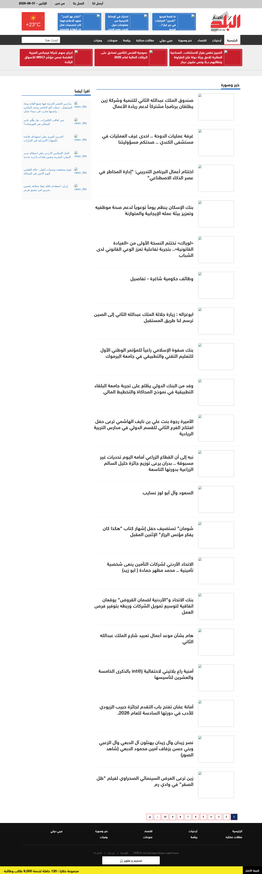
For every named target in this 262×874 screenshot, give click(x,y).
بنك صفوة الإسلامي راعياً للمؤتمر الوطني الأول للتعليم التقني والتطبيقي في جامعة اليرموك (147, 352)
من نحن (60, 2)
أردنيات (216, 39)
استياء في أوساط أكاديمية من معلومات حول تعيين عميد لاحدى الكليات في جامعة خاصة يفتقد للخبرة (127, 26)
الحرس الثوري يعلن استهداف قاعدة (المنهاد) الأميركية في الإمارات (43, 138)
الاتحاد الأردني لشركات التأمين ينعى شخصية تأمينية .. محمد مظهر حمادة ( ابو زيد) (150, 566)
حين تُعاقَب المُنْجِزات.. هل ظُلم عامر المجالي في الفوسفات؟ (44, 122)
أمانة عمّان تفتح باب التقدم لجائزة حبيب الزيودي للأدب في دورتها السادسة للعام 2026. (146, 709)
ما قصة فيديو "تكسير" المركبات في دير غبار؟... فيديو (165, 22)
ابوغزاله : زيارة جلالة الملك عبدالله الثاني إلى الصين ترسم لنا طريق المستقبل (143, 316)
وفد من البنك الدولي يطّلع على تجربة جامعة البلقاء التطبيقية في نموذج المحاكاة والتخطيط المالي (144, 388)
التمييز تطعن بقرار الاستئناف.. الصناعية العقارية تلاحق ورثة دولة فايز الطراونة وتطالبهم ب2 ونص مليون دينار (196, 56)
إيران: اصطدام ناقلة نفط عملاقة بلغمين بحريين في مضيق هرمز (46, 188)
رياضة (126, 39)
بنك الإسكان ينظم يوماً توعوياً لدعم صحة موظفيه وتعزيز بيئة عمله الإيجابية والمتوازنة (144, 209)
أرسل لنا (97, 2)
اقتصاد (202, 39)
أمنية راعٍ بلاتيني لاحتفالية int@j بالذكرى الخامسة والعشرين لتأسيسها (146, 673)
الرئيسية (232, 39)
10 (165, 816)
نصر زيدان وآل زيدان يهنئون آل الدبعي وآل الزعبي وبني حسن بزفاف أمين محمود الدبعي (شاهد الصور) (146, 748)
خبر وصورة (185, 39)
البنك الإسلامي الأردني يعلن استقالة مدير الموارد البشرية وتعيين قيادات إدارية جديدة (47, 155)
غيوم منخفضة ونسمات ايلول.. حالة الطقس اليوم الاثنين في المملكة (48, 171)
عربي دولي (166, 39)
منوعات (112, 39)
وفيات (98, 39)
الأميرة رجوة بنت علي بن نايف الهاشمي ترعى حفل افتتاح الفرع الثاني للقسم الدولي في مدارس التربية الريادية (143, 426)
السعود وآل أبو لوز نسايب (168, 492)
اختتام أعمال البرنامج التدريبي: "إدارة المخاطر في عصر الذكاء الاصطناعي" (146, 174)
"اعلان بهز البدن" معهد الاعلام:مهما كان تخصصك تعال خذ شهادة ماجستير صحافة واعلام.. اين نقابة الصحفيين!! (79, 26)
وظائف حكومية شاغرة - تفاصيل (161, 278)
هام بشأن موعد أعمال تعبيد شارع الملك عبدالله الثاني (146, 638)
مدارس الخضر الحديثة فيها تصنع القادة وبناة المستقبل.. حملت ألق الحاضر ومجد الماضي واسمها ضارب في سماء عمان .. (48, 107)
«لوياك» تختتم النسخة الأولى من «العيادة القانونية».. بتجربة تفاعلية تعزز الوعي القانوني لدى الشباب (144, 248)
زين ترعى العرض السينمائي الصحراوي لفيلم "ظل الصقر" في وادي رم (145, 780)
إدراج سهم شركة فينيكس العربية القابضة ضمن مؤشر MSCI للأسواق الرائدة (49, 56)
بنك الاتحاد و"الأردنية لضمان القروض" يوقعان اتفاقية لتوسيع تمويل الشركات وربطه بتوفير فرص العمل (144, 605)
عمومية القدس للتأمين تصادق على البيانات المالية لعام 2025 (124, 54)
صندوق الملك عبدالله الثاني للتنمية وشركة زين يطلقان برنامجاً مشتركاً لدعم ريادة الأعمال (147, 102)
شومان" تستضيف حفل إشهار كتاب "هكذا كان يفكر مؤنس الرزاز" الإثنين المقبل (148, 530)
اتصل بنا (78, 2)
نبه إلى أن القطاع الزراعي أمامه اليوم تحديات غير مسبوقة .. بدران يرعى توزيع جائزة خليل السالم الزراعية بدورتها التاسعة (146, 462)
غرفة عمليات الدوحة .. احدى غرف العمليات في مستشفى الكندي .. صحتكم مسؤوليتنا (147, 138)
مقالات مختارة (145, 39)
